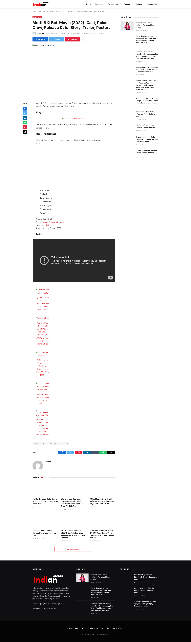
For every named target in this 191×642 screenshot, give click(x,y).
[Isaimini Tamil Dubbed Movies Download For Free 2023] (42, 386)
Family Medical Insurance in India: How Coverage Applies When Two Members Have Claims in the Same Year (147, 55)
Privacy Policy (81, 629)
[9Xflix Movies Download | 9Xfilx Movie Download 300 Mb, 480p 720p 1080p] (42, 354)
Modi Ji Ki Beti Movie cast (59, 444)
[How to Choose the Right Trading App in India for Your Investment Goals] (127, 140)
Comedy (45, 222)
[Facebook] (25, 109)
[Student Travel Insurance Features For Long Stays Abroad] (127, 26)
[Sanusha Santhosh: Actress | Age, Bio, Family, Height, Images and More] (126, 604)
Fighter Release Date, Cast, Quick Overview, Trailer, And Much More (42, 303)
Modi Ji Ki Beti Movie (41, 444)
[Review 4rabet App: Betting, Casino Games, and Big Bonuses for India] (127, 153)
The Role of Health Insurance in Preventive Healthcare (147, 126)
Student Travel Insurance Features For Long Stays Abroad (146, 25)
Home (88, 4)
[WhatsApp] (25, 123)
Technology (113, 4)
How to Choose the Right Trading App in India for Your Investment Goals (147, 139)
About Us (94, 629)
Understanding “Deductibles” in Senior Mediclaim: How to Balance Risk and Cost (147, 69)
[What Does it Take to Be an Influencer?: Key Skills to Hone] (127, 115)
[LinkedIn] (25, 118)
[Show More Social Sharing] (83, 39)
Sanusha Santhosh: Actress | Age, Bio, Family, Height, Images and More (145, 604)
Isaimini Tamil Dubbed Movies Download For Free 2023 (44, 532)
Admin (41, 33)
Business (99, 4)
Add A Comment (73, 549)
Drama (52, 222)
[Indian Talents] (41, 4)
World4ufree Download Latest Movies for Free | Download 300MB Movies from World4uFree (72, 502)
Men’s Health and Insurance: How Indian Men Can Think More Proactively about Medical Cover (147, 39)
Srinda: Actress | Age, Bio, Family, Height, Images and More (144, 590)
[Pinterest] (25, 127)
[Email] (25, 132)
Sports (139, 4)
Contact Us (152, 4)
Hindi (47, 225)
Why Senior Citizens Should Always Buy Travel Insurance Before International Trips (147, 101)
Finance (127, 4)
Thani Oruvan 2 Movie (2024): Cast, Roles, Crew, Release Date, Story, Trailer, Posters (73, 534)
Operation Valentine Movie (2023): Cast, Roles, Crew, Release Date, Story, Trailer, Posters (102, 534)
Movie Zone (41, 11)
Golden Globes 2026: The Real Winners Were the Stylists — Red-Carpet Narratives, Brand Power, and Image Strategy (147, 85)
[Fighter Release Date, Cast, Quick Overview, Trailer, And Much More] (42, 291)
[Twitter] (25, 113)
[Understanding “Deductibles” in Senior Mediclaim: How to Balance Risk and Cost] (127, 70)
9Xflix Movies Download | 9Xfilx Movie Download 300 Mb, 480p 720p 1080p (102, 501)
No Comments (89, 33)
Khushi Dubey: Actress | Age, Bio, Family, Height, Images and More (146, 577)
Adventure (37, 17)
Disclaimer (106, 629)
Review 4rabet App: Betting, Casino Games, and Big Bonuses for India (146, 152)
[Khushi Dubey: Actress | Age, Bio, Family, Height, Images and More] (126, 577)
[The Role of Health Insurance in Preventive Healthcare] (127, 128)
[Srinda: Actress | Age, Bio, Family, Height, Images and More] (126, 591)
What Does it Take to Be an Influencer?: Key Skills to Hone (146, 114)
